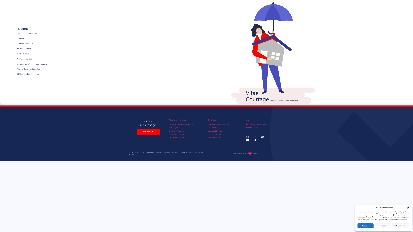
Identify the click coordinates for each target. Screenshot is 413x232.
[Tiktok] (262, 137)
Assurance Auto (213, 128)
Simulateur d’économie (176, 131)
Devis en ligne (173, 128)
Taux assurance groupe (176, 134)
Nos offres (212, 120)
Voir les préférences (401, 226)
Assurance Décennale (215, 131)
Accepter (365, 226)
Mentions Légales (252, 128)
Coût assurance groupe (176, 137)
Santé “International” (214, 137)
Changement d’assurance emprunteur (181, 124)
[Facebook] (247, 137)
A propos (249, 120)
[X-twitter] (255, 140)
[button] (409, 208)
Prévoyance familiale (214, 134)
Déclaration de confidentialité (256, 124)
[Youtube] (247, 140)
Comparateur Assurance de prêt (218, 124)
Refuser (382, 226)
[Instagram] (255, 137)
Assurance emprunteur (178, 120)
